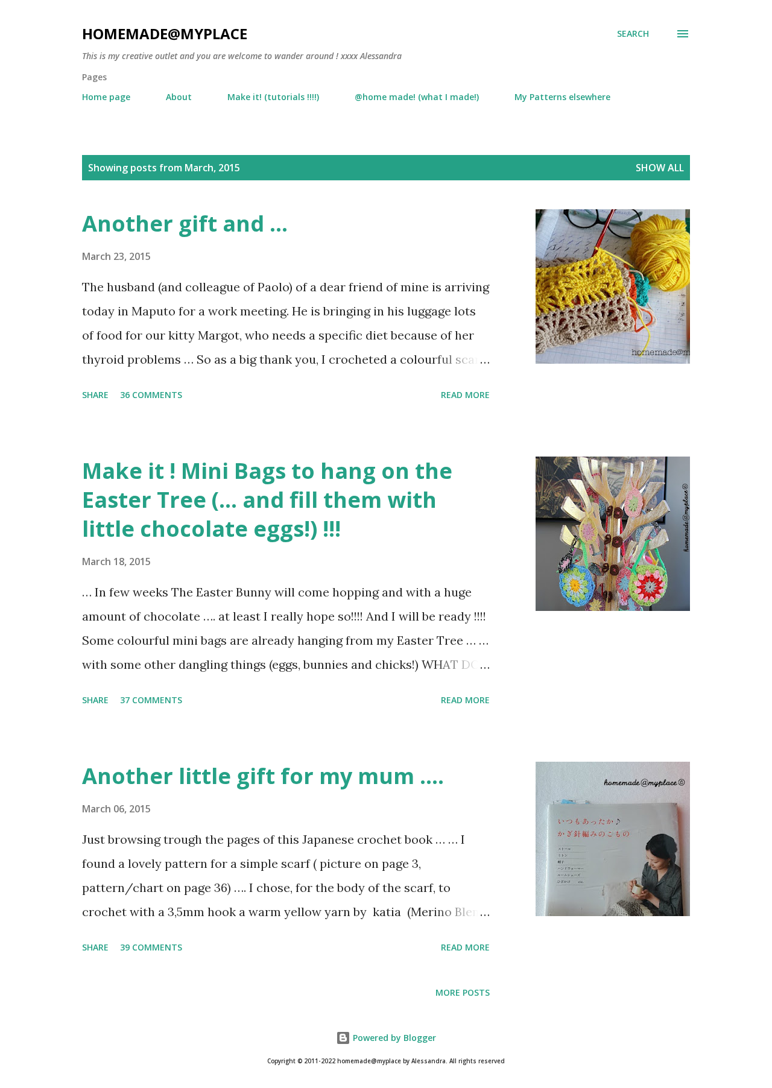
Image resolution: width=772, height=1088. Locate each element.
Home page (106, 97)
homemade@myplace (164, 33)
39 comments (151, 947)
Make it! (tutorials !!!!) (273, 97)
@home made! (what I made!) (417, 97)
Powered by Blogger (393, 1037)
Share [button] (95, 394)
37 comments (151, 700)
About (179, 97)
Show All (660, 167)
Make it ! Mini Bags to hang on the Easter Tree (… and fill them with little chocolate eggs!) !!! (267, 499)
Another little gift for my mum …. (263, 776)
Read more (465, 394)
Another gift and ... (185, 223)
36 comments (151, 394)
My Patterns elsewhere (562, 97)
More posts (462, 992)
